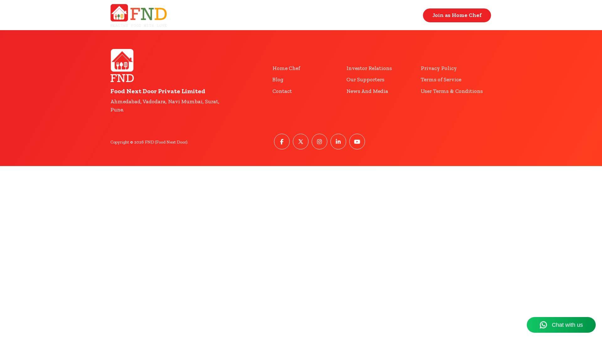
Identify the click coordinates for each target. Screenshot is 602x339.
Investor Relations (369, 68)
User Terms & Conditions (452, 91)
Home (369, 15)
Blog (277, 79)
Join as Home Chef (457, 15)
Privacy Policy (439, 68)
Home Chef (286, 68)
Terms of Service (441, 79)
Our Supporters (365, 79)
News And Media (367, 91)
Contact (404, 15)
